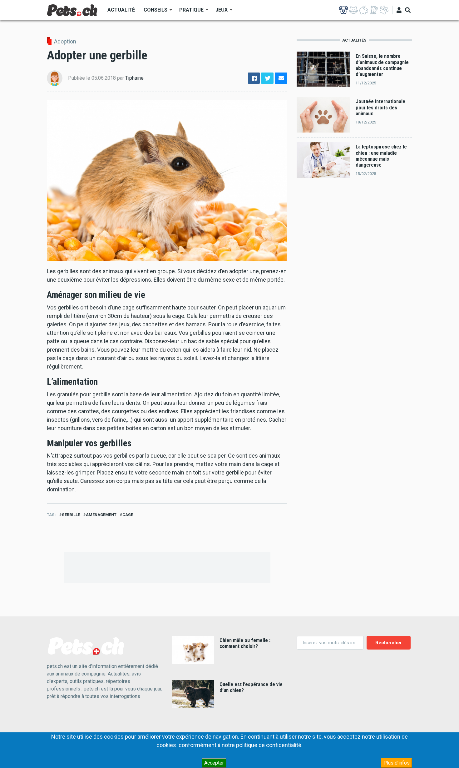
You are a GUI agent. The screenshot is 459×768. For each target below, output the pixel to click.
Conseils (153, 12)
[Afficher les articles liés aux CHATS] (353, 10)
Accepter (214, 763)
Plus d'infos (396, 763)
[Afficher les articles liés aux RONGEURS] (363, 10)
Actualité (121, 10)
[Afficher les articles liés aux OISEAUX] (373, 10)
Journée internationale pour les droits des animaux (380, 107)
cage (127, 514)
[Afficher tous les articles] (384, 10)
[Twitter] (267, 78)
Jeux (219, 12)
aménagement (101, 514)
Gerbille (71, 514)
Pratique (189, 12)
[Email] (281, 78)
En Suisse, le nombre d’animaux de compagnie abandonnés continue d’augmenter (382, 65)
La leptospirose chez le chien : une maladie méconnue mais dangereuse (381, 156)
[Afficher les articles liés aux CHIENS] (343, 10)
